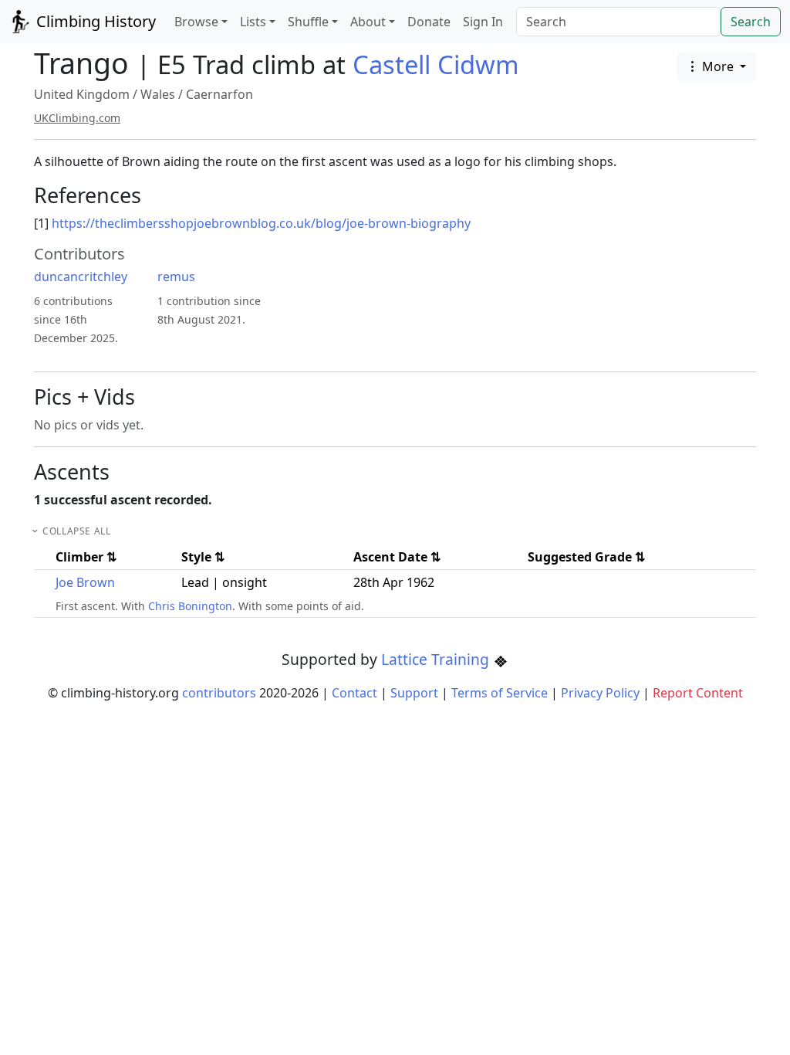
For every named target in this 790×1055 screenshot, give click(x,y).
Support (414, 692)
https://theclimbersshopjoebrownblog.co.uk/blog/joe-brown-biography (261, 223)
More (718, 66)
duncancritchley (80, 276)
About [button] (368, 21)
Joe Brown (85, 582)
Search (751, 21)
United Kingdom (82, 94)
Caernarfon (219, 94)
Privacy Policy (600, 692)
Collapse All (76, 531)
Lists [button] (253, 21)
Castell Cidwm (436, 64)
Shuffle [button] (308, 21)
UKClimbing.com (77, 117)
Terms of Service (499, 692)
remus (176, 276)
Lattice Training (437, 659)
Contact (354, 692)
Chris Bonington (190, 606)
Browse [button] (196, 21)
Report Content (698, 692)
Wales (157, 94)
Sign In (483, 21)
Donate (429, 21)
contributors (219, 692)
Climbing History (94, 21)
